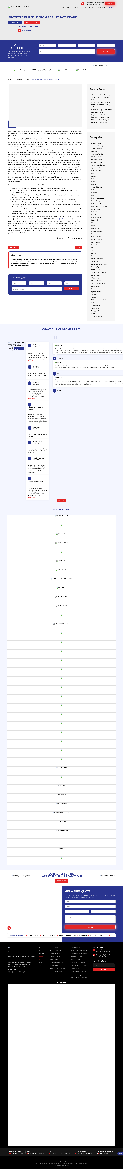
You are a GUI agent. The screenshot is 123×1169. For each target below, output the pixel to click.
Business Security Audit (78, 975)
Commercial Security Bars (78, 966)
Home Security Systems (57, 950)
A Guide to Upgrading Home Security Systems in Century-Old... (101, 104)
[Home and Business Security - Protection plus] (19, 7)
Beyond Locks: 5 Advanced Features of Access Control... (100, 116)
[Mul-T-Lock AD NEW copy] (61, 1076)
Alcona (44, 935)
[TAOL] (61, 1119)
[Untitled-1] (61, 1141)
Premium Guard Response (58, 969)
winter (93, 313)
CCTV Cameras (96, 157)
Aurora (52, 935)
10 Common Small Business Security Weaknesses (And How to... (100, 97)
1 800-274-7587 (55, 1153)
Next (79, 247)
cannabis (94, 151)
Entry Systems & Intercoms (79, 978)
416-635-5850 (89, 1153)
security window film (98, 272)
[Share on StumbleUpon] (81, 238)
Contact (110, 3)
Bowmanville (71, 935)
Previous (14, 247)
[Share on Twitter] (77, 238)
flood (93, 181)
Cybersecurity (96, 168)
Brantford (93, 935)
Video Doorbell (54, 959)
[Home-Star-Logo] (20, 70)
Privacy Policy (61, 1161)
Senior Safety (95, 275)
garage (94, 184)
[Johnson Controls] (61, 1022)
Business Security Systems (79, 953)
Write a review (17, 348)
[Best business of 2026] (101, 70)
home (93, 195)
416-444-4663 (67, 1153)
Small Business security (99, 283)
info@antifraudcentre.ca (64, 219)
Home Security (77, 7)
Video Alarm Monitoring (99, 300)
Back (120, 1154)
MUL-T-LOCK (95, 228)
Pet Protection (96, 242)
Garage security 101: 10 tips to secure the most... (101, 111)
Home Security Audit (56, 972)
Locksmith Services (55, 953)
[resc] (61, 1065)
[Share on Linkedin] (79, 238)
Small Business (96, 280)
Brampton (83, 935)
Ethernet (94, 176)
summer (94, 294)
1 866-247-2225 (81, 1153)
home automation (97, 198)
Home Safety (95, 201)
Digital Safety (96, 170)
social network (96, 289)
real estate (95, 245)
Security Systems (97, 267)
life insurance (96, 217)
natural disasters (97, 231)
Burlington (104, 935)
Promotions (101, 7)
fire (92, 179)
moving (93, 225)
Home (62, 7)
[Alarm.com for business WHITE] (61, 1011)
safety (93, 253)
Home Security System (99, 206)
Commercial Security (98, 162)
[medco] (61, 1087)
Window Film (95, 311)
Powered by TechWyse (61, 1166)
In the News (95, 209)
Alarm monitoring (97, 146)
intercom (94, 212)
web (93, 303)
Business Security (89, 7)
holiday (94, 192)
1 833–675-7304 (103, 1153)
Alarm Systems (96, 148)
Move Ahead (95, 223)
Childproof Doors (97, 159)
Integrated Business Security (79, 950)
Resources (110, 7)
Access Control (96, 143)
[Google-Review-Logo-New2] (82, 70)
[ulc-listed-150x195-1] (61, 990)
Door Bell (94, 173)
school (93, 256)
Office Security (96, 236)
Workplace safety (97, 316)
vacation (94, 297)
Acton (30, 935)
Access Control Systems (78, 962)
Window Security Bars (56, 962)
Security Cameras (97, 258)
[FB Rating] (64, 70)
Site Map (40, 966)
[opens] (61, 1098)
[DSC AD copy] (61, 1033)
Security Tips (95, 270)
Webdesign (95, 308)
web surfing (95, 305)
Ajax (37, 935)
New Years (95, 234)
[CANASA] (61, 1109)
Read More (31, 360)
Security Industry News (99, 264)
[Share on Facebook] (74, 238)
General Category (97, 187)
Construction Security (98, 165)
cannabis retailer (97, 154)
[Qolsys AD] (61, 1044)
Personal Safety (96, 239)
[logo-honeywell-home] (61, 1055)
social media (95, 286)
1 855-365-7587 (16, 1153)
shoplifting (95, 278)
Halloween (95, 190)
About (69, 7)
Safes (93, 247)
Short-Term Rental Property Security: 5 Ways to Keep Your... (100, 122)
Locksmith (94, 220)
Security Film (95, 261)
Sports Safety (96, 292)
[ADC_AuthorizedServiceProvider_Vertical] (61, 1001)
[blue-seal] (42, 70)
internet (94, 214)
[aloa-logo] (61, 1130)
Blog (27, 79)
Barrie (61, 935)
